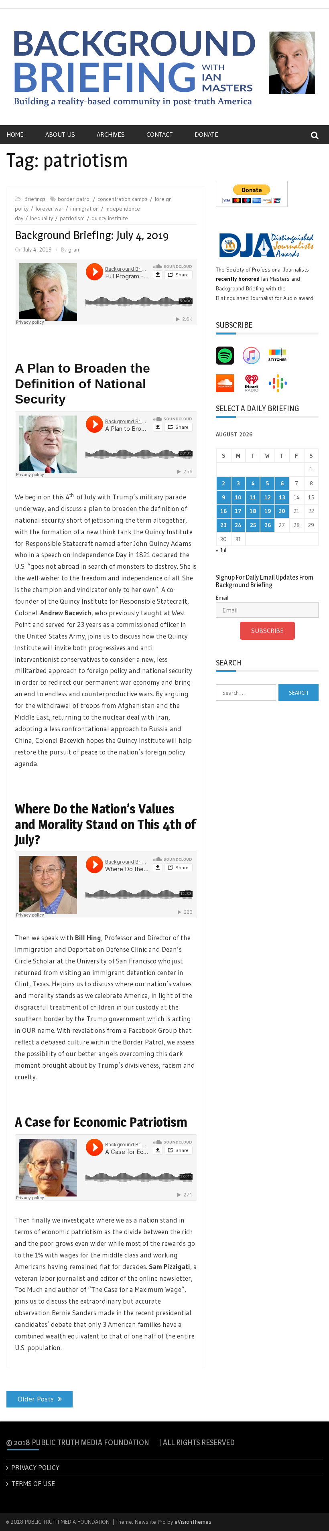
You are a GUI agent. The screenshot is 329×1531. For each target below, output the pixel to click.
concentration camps (122, 199)
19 (267, 511)
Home (15, 134)
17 (238, 511)
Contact (159, 134)
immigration (84, 208)
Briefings (35, 199)
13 (282, 497)
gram (74, 249)
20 (281, 511)
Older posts (36, 1399)
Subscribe (267, 631)
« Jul (221, 550)
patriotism (72, 218)
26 (267, 525)
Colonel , (54, 612)
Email (222, 597)
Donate (206, 134)
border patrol (74, 199)
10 (238, 497)
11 (253, 497)
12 (267, 497)
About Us (60, 134)
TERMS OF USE (33, 1483)
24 (238, 525)
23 (223, 525)
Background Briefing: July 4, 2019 (92, 235)
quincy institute (109, 218)
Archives (111, 134)
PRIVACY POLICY (35, 1467)
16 (223, 511)
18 (253, 511)
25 (253, 525)
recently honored (238, 278)
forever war (49, 208)
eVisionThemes (193, 1521)
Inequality (41, 218)
